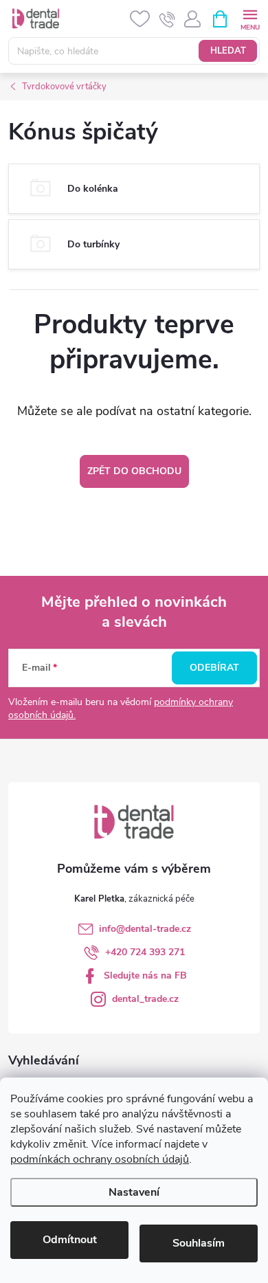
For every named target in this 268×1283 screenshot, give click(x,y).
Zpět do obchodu (134, 471)
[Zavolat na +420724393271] (167, 19)
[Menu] (250, 18)
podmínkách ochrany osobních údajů (99, 1159)
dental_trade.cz (145, 998)
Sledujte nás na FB (145, 975)
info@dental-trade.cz (145, 928)
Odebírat (214, 667)
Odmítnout (70, 1239)
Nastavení (134, 1192)
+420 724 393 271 (145, 952)
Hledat (228, 51)
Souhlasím (198, 1243)
